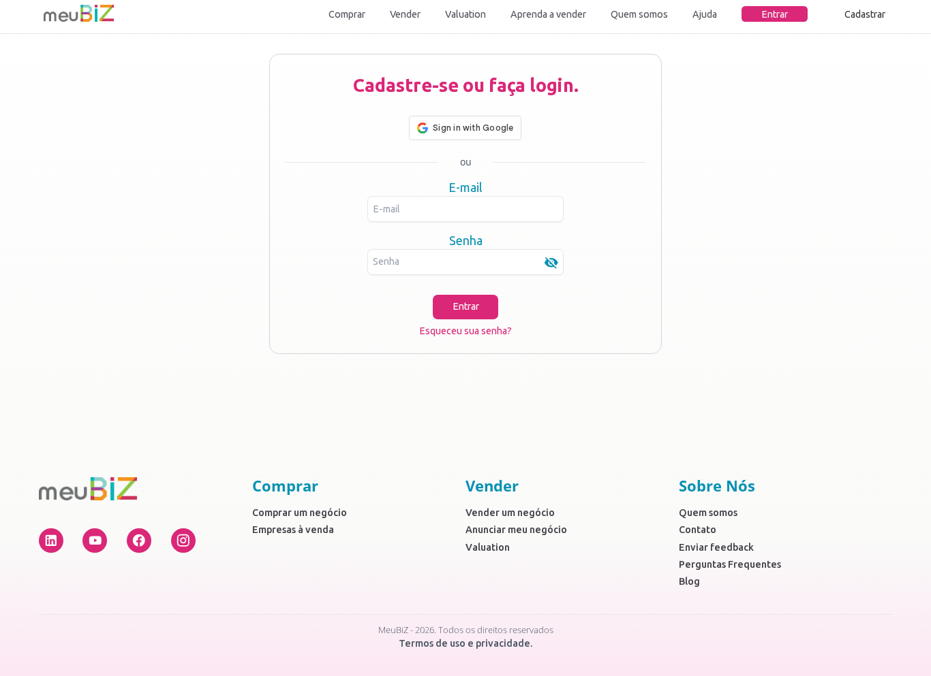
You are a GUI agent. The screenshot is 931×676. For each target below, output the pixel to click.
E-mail (465, 187)
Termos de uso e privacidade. (466, 643)
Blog (689, 581)
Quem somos (639, 14)
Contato (697, 529)
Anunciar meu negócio (516, 529)
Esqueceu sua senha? (465, 330)
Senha (466, 240)
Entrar (774, 14)
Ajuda (704, 14)
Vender (405, 14)
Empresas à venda (293, 529)
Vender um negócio (510, 512)
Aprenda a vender (548, 14)
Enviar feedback (716, 547)
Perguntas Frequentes (730, 564)
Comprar (347, 14)
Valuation (465, 14)
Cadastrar (864, 14)
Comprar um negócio (299, 512)
